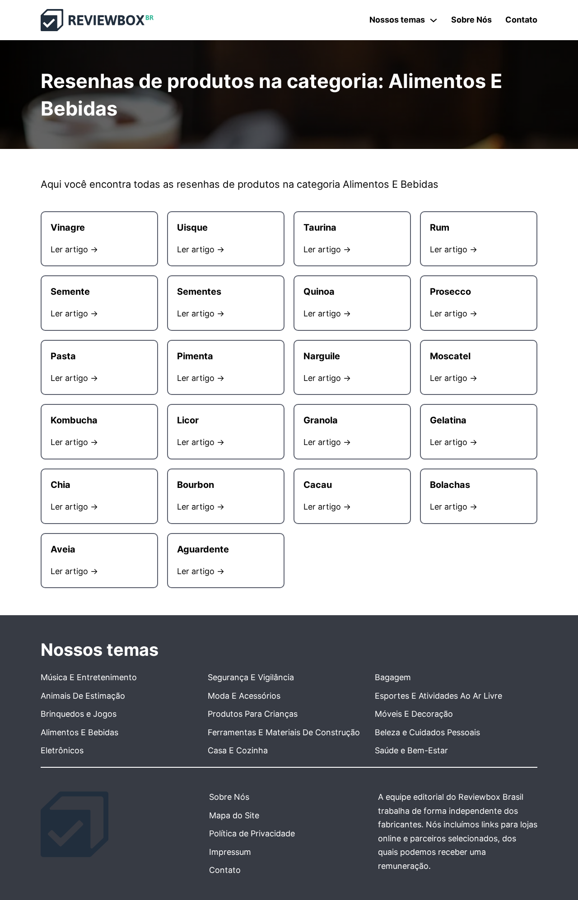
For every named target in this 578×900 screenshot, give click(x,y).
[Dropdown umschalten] (433, 20)
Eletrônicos (62, 750)
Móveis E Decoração (414, 714)
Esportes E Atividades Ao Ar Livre (438, 696)
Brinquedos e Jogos (79, 714)
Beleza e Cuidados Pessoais (427, 732)
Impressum (230, 852)
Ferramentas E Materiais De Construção (284, 732)
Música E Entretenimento (89, 677)
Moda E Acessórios (244, 696)
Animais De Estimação (83, 696)
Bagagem (393, 677)
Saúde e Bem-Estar (411, 750)
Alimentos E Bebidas (79, 732)
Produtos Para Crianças (253, 714)
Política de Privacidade (252, 833)
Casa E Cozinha (238, 750)
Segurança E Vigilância (251, 677)
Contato (521, 19)
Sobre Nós (471, 19)
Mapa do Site (234, 815)
